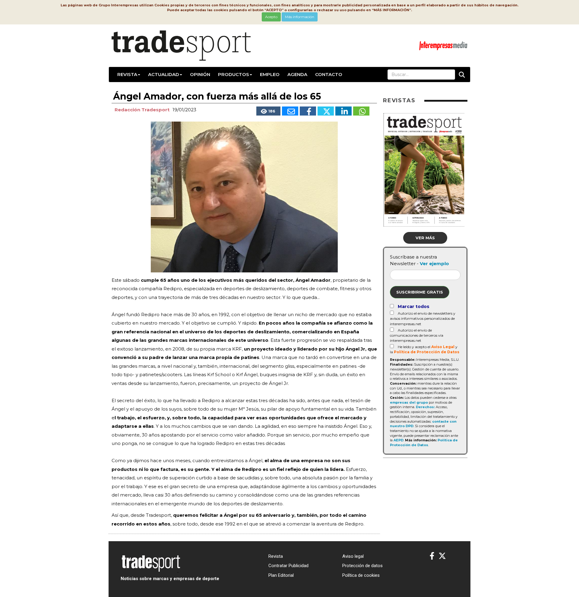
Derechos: (425, 407)
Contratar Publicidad (288, 565)
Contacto (328, 74)
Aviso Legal (442, 347)
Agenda (297, 74)
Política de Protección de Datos (426, 352)
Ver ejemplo (434, 263)
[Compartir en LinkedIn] (343, 111)
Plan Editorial (281, 575)
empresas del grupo (409, 402)
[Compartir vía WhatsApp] (361, 111)
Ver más (425, 237)
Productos (233, 74)
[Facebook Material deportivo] (432, 556)
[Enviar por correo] (290, 111)
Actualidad (163, 74)
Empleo (270, 74)
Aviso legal (353, 556)
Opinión (200, 74)
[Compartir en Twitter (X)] (326, 111)
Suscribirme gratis (419, 292)
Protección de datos (362, 565)
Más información (299, 16)
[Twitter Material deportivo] (442, 556)
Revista (127, 74)
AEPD (398, 440)
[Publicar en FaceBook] (308, 111)
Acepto (271, 16)
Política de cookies (361, 575)
